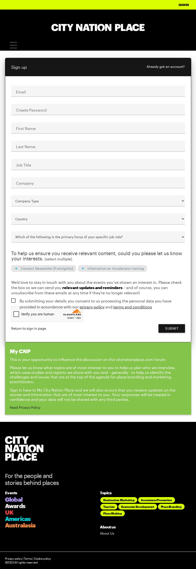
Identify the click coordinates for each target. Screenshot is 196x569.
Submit (171, 328)
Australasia (20, 525)
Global (14, 499)
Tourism (108, 506)
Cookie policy (42, 558)
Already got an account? (166, 66)
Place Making (112, 513)
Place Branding (171, 506)
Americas (18, 518)
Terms (28, 558)
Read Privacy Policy (25, 407)
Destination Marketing (118, 500)
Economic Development (137, 506)
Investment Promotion (156, 500)
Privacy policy (13, 558)
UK (9, 512)
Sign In (184, 4)
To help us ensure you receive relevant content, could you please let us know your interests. (96, 256)
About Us (107, 533)
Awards (15, 505)
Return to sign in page (28, 328)
